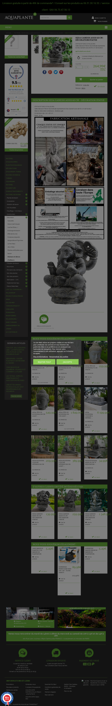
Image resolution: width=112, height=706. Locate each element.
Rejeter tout (44, 362)
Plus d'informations (40, 356)
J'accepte (67, 362)
